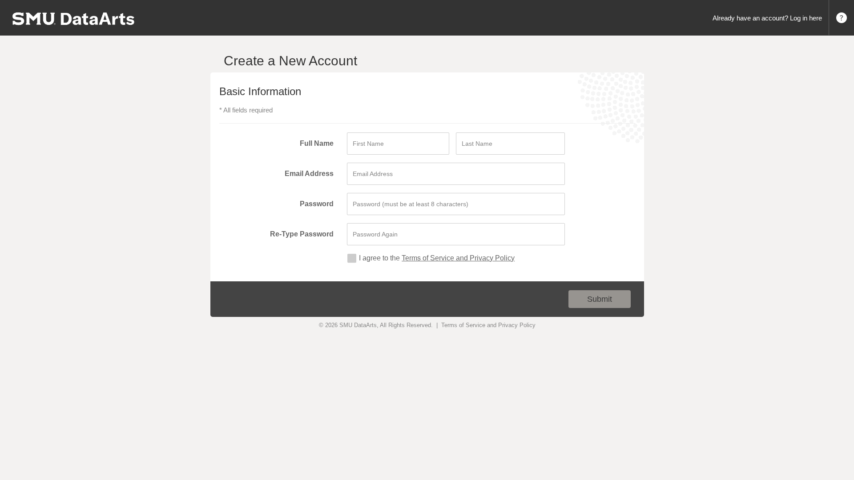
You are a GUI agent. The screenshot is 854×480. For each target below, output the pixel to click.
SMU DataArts (358, 325)
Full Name (317, 143)
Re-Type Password (302, 234)
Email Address (309, 173)
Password (317, 204)
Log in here (806, 18)
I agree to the (379, 258)
